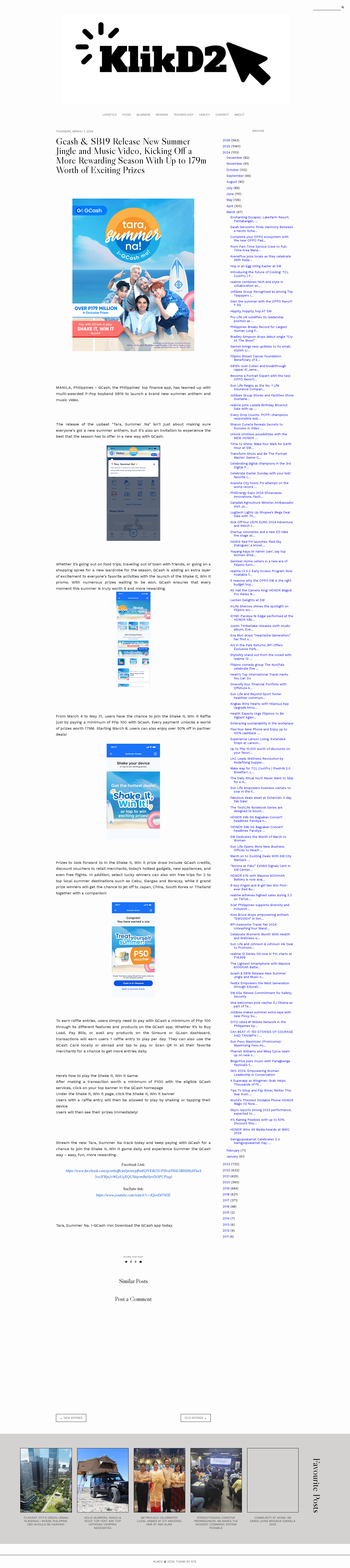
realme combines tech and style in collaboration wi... (256, 283)
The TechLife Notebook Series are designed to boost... (256, 809)
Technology (183, 114)
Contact (222, 114)
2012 (226, 1230)
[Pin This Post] (135, 1262)
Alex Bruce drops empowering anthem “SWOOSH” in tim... (259, 916)
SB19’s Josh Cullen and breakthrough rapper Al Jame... (258, 368)
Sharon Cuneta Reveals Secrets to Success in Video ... (256, 426)
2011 (226, 1236)
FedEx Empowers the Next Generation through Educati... (259, 985)
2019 (226, 1188)
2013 (226, 1224)
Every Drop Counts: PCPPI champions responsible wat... (259, 416)
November (234, 163)
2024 (227, 152)
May (229, 200)
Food (126, 114)
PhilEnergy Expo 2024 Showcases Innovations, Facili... (256, 494)
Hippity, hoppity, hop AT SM (250, 311)
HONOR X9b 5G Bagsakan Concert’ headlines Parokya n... (256, 819)
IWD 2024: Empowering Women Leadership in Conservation (254, 1072)
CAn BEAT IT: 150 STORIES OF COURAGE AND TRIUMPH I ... (261, 1033)
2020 (227, 1182)
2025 (227, 146)
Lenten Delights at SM (247, 600)
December (234, 157)
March (231, 212)
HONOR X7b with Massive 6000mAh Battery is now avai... (257, 877)
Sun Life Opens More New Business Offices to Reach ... (257, 848)
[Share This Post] (131, 1262)
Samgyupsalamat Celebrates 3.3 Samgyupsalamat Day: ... (255, 1141)
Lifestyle (110, 114)
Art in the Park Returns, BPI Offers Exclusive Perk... (256, 647)
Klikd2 (158, 1561)
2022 (227, 1170)
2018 (226, 1194)
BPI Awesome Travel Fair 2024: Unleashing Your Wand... (253, 926)
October (233, 170)
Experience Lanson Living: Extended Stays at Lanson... (257, 741)
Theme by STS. (186, 1561)
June (230, 194)
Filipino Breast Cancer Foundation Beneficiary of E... (255, 358)
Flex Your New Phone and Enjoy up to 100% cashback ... (258, 731)
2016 (226, 1206)
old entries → (196, 1417)
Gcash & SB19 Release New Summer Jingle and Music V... (258, 975)
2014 (226, 1218)
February (233, 1150)
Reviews (162, 114)
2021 (226, 1176)
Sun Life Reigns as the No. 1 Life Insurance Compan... (254, 387)
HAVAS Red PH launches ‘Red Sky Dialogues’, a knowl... (255, 543)
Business (143, 114)
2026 (227, 140)
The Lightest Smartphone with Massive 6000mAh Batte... (260, 965)
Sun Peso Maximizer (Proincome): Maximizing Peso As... (255, 1043)
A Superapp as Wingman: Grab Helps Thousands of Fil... (258, 1082)
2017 (226, 1200)
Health (204, 114)
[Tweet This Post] (126, 1262)
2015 (226, 1212)
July (230, 188)
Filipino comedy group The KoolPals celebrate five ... (257, 666)
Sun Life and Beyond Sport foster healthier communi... (255, 696)
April (230, 206)
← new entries (71, 1417)
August (232, 182)
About (240, 114)
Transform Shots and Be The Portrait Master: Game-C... (258, 455)
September (235, 176)
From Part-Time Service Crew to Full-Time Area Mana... (258, 248)
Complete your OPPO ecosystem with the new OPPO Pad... (259, 238)
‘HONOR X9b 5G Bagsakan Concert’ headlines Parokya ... (256, 829)
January (232, 1156)
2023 (227, 1164)
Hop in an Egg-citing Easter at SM (255, 266)
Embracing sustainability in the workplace (261, 723)
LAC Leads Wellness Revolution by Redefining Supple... (256, 760)
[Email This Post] (141, 1262)
